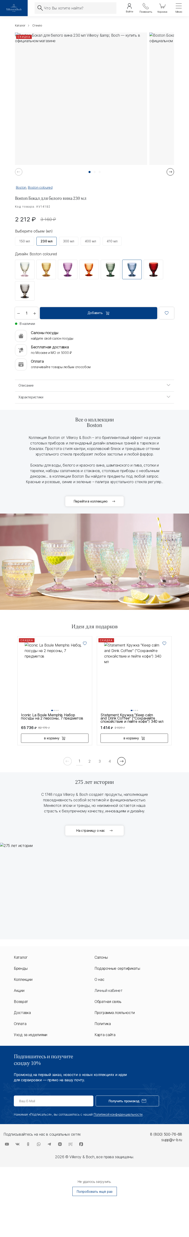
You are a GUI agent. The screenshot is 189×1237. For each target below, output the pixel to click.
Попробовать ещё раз (94, 1191)
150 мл (24, 241)
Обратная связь (107, 1001)
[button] (90, 172)
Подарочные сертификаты (117, 968)
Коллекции (23, 979)
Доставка (22, 1012)
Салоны (101, 957)
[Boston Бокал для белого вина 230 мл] (25, 269)
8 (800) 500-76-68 (166, 1134)
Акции (19, 990)
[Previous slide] (18, 172)
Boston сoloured (40, 187)
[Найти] (40, 8)
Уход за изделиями (30, 1034)
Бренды (20, 968)
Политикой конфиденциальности (118, 1114)
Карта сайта (104, 1034)
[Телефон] (146, 8)
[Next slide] (170, 172)
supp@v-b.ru (171, 1139)
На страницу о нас (90, 830)
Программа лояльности (114, 1012)
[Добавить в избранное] (166, 313)
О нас (99, 979)
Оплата (20, 1023)
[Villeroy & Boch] (14, 8)
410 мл (112, 241)
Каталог (21, 957)
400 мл (90, 241)
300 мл (68, 241)
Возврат (21, 1001)
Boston (21, 187)
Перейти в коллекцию (91, 501)
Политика (102, 1023)
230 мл (47, 241)
